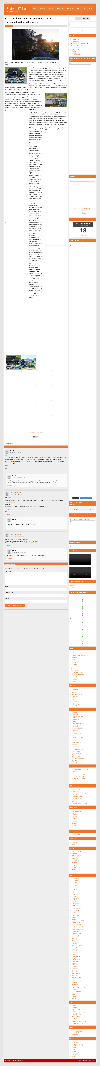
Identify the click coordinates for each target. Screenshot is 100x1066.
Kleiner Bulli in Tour (77, 851)
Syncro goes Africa (76, 753)
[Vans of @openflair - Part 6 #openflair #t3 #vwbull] (73, 295)
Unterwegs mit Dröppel (78, 758)
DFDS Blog (75, 726)
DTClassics (75, 730)
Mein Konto (75, 661)
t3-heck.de (74, 963)
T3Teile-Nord (75, 968)
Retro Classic (75, 947)
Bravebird (74, 712)
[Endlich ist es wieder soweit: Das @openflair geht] (86, 339)
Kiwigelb (74, 740)
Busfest (74, 1011)
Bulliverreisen (75, 719)
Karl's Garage (75, 1042)
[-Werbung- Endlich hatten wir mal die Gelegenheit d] (86, 458)
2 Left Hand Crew (76, 811)
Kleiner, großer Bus (77, 742)
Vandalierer (75, 984)
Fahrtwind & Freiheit (77, 1014)
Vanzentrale (75, 1034)
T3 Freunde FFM (76, 961)
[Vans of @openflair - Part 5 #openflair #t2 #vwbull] (79, 295)
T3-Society (74, 801)
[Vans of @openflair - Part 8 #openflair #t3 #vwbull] (79, 256)
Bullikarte (74, 816)
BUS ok (74, 896)
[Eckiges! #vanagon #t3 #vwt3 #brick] (86, 380)
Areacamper (75, 880)
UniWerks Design (76, 865)
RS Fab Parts (75, 950)
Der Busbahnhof (76, 922)
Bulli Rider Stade (76, 791)
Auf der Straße (13, 443)
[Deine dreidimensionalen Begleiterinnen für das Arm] (86, 269)
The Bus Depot (76, 973)
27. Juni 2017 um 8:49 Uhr (16, 494)
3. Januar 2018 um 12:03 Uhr (17, 536)
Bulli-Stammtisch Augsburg (79, 793)
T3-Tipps (74, 1051)
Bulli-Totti (74, 718)
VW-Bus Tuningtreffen (77, 1023)
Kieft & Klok (75, 931)
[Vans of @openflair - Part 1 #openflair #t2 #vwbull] (79, 309)
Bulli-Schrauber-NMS (77, 716)
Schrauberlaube (76, 746)
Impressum (60, 8)
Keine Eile (74, 739)
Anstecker (74, 39)
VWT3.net (74, 1054)
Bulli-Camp (75, 771)
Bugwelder (74, 891)
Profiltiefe (50, 8)
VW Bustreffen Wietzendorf (79, 1021)
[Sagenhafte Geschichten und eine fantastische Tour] (73, 399)
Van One (74, 980)
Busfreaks (74, 821)
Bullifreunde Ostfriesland (78, 796)
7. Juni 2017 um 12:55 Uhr (18, 477)
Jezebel (74, 735)
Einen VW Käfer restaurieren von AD (79, 519)
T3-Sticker (74, 864)
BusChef (74, 901)
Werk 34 (74, 998)
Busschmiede (75, 903)
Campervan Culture (77, 908)
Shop (78, 8)
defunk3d (74, 919)
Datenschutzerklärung (77, 654)
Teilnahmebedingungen (78, 674)
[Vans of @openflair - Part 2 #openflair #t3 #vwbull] (73, 308)
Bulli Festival (75, 1006)
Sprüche (75, 47)
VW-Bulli (74, 825)
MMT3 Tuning (75, 938)
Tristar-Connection (76, 977)
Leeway (92, 1060)
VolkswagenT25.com (77, 705)
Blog (34, 8)
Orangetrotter (75, 696)
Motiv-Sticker (76, 45)
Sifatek (73, 954)
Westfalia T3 (75, 1056)
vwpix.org (74, 1053)
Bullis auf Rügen (76, 1009)
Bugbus (74, 813)
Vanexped (74, 986)
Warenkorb (74, 679)
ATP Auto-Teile (75, 882)
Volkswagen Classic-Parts (78, 987)
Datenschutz (69, 8)
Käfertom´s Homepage (77, 737)
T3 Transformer (76, 860)
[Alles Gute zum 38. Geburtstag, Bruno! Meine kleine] (73, 439)
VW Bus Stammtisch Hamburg (79, 803)
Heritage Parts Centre (77, 929)
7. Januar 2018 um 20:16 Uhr (19, 552)
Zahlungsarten (75, 681)
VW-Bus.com (75, 993)
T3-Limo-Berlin (75, 862)
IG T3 (73, 800)
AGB (90, 8)
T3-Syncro (74, 754)
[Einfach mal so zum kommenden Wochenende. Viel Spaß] (79, 439)
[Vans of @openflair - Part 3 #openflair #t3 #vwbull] (86, 295)
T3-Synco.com (75, 701)
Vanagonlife (75, 982)
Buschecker (75, 842)
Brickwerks (74, 889)
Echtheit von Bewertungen (78, 655)
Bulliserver (74, 818)
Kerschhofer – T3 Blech (78, 1044)
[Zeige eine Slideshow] (35, 432)
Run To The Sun (76, 1018)
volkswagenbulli (76, 760)
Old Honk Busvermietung (78, 778)
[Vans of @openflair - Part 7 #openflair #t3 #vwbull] (92, 256)
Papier (73, 51)
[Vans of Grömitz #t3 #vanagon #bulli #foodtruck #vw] (92, 383)
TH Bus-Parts (75, 972)
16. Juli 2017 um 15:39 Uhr (18, 521)
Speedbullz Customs (77, 1033)
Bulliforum (74, 814)
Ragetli (73, 699)
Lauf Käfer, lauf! (76, 853)
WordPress (86, 1060)
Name (7, 586)
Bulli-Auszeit (75, 714)
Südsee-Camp (75, 781)
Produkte (74, 662)
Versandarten (76, 670)
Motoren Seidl (75, 942)
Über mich (42, 8)
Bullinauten (75, 689)
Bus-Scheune (75, 898)
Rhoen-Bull (75, 949)
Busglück (74, 721)
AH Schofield (75, 878)
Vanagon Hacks (76, 869)
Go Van (74, 732)
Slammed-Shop (76, 956)
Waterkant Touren (76, 871)
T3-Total (74, 965)
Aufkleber (74, 41)
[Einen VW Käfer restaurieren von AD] (82, 529)
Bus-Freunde (75, 820)
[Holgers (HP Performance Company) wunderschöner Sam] (79, 388)
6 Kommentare (62, 26)
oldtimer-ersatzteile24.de (78, 945)
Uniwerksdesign (76, 867)
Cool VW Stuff (75, 915)
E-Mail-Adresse (9, 592)
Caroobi (74, 912)
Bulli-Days (74, 1007)
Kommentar (8, 571)
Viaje (73, 703)
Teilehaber (74, 970)
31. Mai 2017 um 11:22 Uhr (16, 452)
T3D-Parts (74, 966)
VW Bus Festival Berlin (78, 1020)
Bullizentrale (75, 892)
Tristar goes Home (76, 756)
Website (7, 598)
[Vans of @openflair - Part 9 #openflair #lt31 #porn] (73, 256)
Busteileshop (75, 907)
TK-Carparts (75, 975)
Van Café (74, 979)
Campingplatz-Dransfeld (78, 776)
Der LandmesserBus (77, 924)
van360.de (74, 844)
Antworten (7, 471)
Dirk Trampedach (15, 492)
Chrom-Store (75, 914)
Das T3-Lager (75, 917)
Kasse (73, 659)
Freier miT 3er (16, 8)
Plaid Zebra (75, 698)
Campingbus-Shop (76, 910)
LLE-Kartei (74, 823)
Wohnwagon (75, 762)
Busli (73, 691)
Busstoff (74, 905)
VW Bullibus (75, 989)
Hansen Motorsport (77, 1031)
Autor (84, 8)
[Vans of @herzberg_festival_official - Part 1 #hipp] (92, 312)
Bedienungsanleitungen (79, 43)
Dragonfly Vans (76, 834)
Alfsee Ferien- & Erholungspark (80, 769)
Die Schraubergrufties (77, 926)
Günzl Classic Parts (77, 928)
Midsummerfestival (76, 1016)
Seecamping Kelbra (77, 780)
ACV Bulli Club (76, 789)
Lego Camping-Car (77, 855)
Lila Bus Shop (75, 935)
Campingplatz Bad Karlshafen (79, 774)
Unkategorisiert (76, 54)
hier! (74, 585)
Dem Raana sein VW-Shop (79, 921)
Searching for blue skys (78, 749)
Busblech (74, 899)
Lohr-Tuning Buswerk (77, 936)
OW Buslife (75, 744)
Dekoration (74, 49)
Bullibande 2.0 (75, 794)
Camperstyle (75, 773)
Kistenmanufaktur (76, 933)
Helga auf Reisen (76, 733)
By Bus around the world (78, 723)
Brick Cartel (75, 887)
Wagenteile (75, 996)
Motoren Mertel (75, 940)
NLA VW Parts (75, 943)
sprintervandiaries (76, 751)
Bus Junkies (75, 894)
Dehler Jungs (75, 725)
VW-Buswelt (75, 827)
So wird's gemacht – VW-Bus (79, 1046)
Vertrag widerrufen (76, 678)
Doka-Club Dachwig (77, 798)
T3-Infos (74, 1047)
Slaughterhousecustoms (78, 958)
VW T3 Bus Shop (76, 991)
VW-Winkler (75, 994)
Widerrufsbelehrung (78, 672)
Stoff (73, 53)
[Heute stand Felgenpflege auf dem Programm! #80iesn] (92, 434)
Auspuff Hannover (76, 884)
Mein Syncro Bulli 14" (77, 694)
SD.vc (73, 747)
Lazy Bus (74, 692)
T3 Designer (75, 858)
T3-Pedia (74, 1049)
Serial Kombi (75, 952)
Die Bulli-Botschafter (77, 728)
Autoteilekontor (76, 885)
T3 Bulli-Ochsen (76, 959)
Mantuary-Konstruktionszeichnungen (81, 857)
